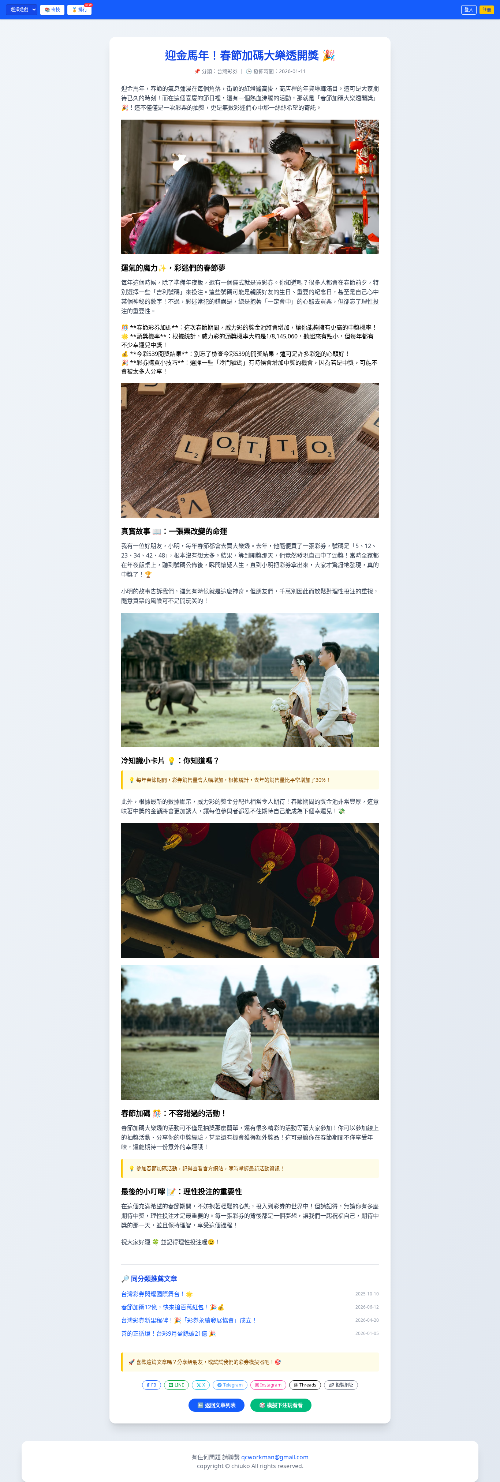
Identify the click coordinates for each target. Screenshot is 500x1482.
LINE (179, 1385)
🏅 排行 (82, 9)
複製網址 (344, 1385)
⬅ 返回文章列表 (216, 1405)
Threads (307, 1385)
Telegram (233, 1385)
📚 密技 (52, 10)
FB (153, 1385)
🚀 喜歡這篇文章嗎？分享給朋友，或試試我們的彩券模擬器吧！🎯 (204, 1361)
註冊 (486, 10)
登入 (468, 10)
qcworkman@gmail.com (275, 1457)
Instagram (270, 1385)
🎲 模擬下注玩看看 (281, 1405)
